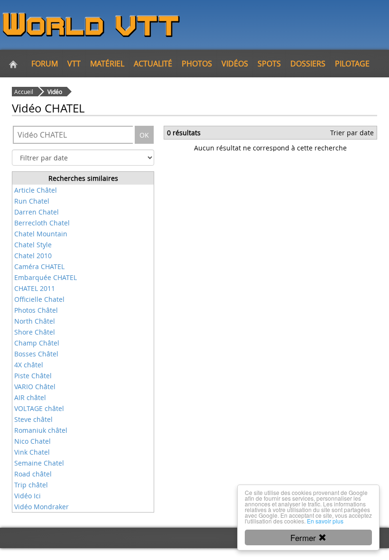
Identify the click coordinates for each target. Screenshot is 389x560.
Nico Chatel (32, 441)
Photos (197, 63)
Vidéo (54, 91)
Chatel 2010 (33, 255)
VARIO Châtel (35, 386)
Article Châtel (35, 190)
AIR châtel (30, 397)
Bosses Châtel (36, 353)
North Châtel (34, 321)
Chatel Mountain (40, 233)
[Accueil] (13, 63)
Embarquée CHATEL (45, 277)
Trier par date (352, 132)
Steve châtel (33, 419)
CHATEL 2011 (34, 288)
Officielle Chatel (39, 299)
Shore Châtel (34, 331)
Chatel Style (33, 244)
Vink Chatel (32, 452)
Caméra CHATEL (39, 266)
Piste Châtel (33, 375)
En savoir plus (325, 521)
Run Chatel (31, 200)
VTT (74, 63)
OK (144, 135)
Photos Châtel (36, 310)
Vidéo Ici (27, 495)
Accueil (23, 91)
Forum (44, 63)
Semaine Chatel (39, 462)
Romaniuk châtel (40, 430)
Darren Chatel (36, 211)
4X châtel (28, 364)
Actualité (153, 63)
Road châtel (33, 473)
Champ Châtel (36, 342)
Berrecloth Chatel (42, 222)
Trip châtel (31, 484)
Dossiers (307, 63)
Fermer (304, 537)
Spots (269, 63)
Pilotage (352, 63)
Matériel (107, 63)
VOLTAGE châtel (39, 408)
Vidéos (235, 63)
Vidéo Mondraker (41, 506)
